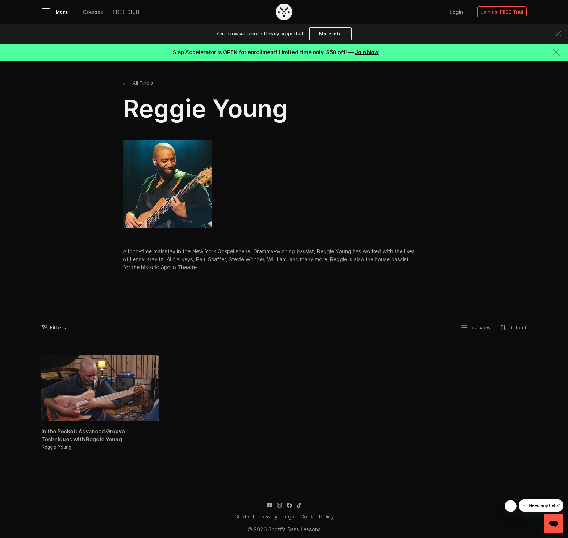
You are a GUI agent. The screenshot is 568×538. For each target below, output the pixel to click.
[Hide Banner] (556, 52)
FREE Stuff (126, 12)
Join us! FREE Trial (502, 12)
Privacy (268, 516)
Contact (244, 516)
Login (456, 12)
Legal (289, 516)
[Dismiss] (558, 33)
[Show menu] (46, 12)
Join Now (367, 52)
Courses (93, 12)
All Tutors (142, 83)
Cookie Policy (317, 516)
